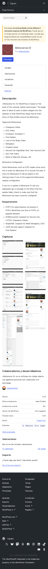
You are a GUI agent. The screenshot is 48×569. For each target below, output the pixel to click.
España (10, 539)
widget (42, 426)
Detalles (8, 68)
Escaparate (29, 479)
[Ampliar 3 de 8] (20, 274)
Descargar (8, 59)
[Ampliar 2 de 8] (20, 259)
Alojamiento (7, 487)
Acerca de (6, 479)
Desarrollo (9, 85)
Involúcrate (29, 498)
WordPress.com (9, 517)
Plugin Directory (8, 10)
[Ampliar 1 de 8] (20, 243)
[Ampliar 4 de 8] (20, 289)
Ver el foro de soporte (11, 465)
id (23, 426)
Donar (28, 506)
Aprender (6, 498)
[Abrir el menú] (44, 3)
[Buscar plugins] (26, 18)
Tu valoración (7, 449)
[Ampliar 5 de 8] (20, 316)
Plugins (28, 487)
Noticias (5, 483)
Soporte (7, 91)
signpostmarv (24, 51)
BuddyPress (8, 529)
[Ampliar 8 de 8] (43, 295)
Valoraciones (10, 74)
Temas (28, 483)
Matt (5, 521)
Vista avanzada (8, 432)
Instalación (9, 79)
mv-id (37, 426)
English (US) (41, 420)
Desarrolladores (8, 506)
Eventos (28, 502)
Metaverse (29, 426)
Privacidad (6, 491)
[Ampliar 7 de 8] (43, 274)
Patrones (29, 491)
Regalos (29, 510)
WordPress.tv (9, 510)
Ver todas (42, 449)
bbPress (6, 525)
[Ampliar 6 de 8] (43, 243)
